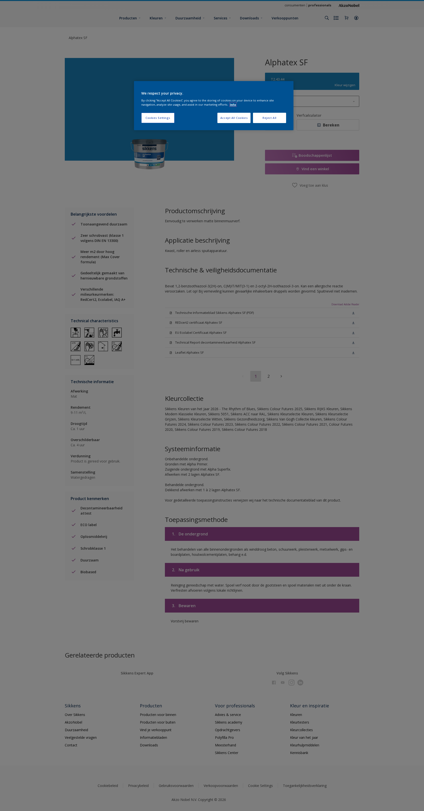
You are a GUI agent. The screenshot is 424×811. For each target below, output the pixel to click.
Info (233, 104)
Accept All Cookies (234, 118)
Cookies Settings (158, 118)
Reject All (270, 118)
